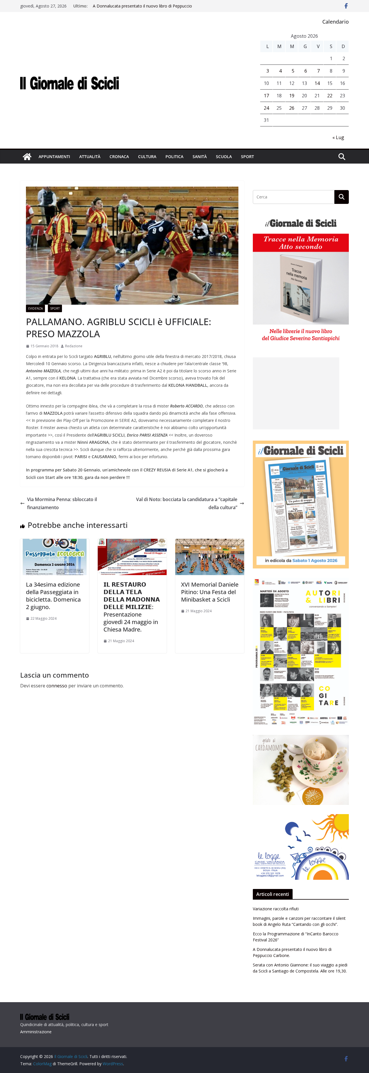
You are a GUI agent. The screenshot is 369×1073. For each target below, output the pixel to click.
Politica (174, 156)
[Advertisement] (296, 393)
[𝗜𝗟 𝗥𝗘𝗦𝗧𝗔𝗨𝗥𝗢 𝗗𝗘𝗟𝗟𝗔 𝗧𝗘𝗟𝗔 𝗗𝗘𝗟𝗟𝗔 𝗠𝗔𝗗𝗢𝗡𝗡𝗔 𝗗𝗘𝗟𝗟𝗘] (132, 543)
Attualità (89, 156)
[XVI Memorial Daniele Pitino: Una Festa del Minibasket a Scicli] (209, 543)
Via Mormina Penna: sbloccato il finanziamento (62, 503)
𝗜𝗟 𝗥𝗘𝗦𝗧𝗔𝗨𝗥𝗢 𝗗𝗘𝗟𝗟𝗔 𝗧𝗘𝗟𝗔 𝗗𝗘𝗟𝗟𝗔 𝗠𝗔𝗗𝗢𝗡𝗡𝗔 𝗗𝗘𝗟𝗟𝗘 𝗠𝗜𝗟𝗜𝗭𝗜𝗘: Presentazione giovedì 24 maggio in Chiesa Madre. (131, 607)
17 (266, 95)
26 (291, 108)
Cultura (147, 156)
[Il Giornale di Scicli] (27, 157)
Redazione (73, 346)
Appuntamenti (54, 156)
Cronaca (119, 156)
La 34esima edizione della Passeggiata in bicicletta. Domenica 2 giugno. (53, 596)
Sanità (200, 156)
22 (329, 95)
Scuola (224, 156)
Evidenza (35, 308)
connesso (56, 686)
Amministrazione (36, 1031)
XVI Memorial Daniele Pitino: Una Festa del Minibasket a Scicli (209, 592)
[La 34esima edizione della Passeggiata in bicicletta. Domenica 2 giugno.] (54, 543)
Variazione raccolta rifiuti (276, 908)
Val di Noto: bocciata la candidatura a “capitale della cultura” (186, 503)
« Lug (338, 137)
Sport (247, 156)
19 (291, 95)
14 (317, 83)
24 (266, 108)
